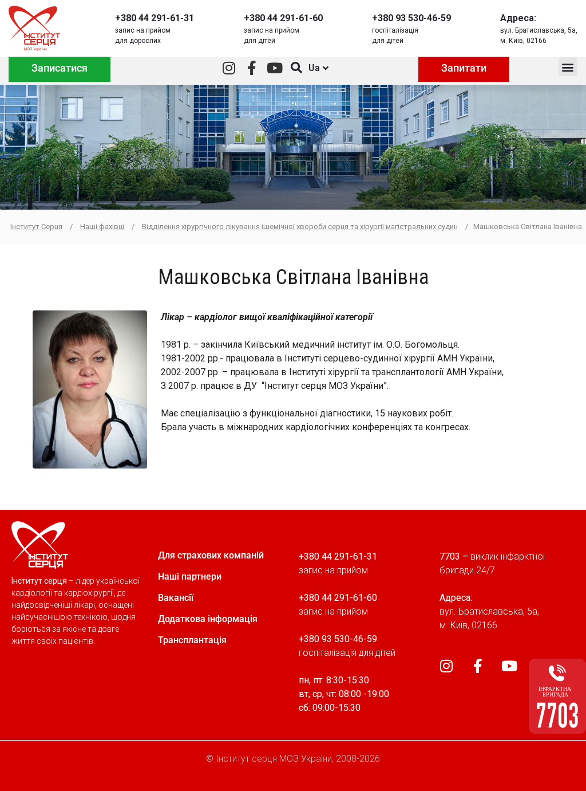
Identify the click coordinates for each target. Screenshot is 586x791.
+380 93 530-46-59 (411, 18)
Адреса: (518, 18)
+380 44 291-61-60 (283, 18)
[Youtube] (275, 68)
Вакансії (175, 597)
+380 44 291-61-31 (154, 18)
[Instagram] (229, 68)
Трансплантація (192, 640)
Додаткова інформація (208, 618)
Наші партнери (189, 576)
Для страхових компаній (211, 555)
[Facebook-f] (252, 68)
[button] (568, 66)
